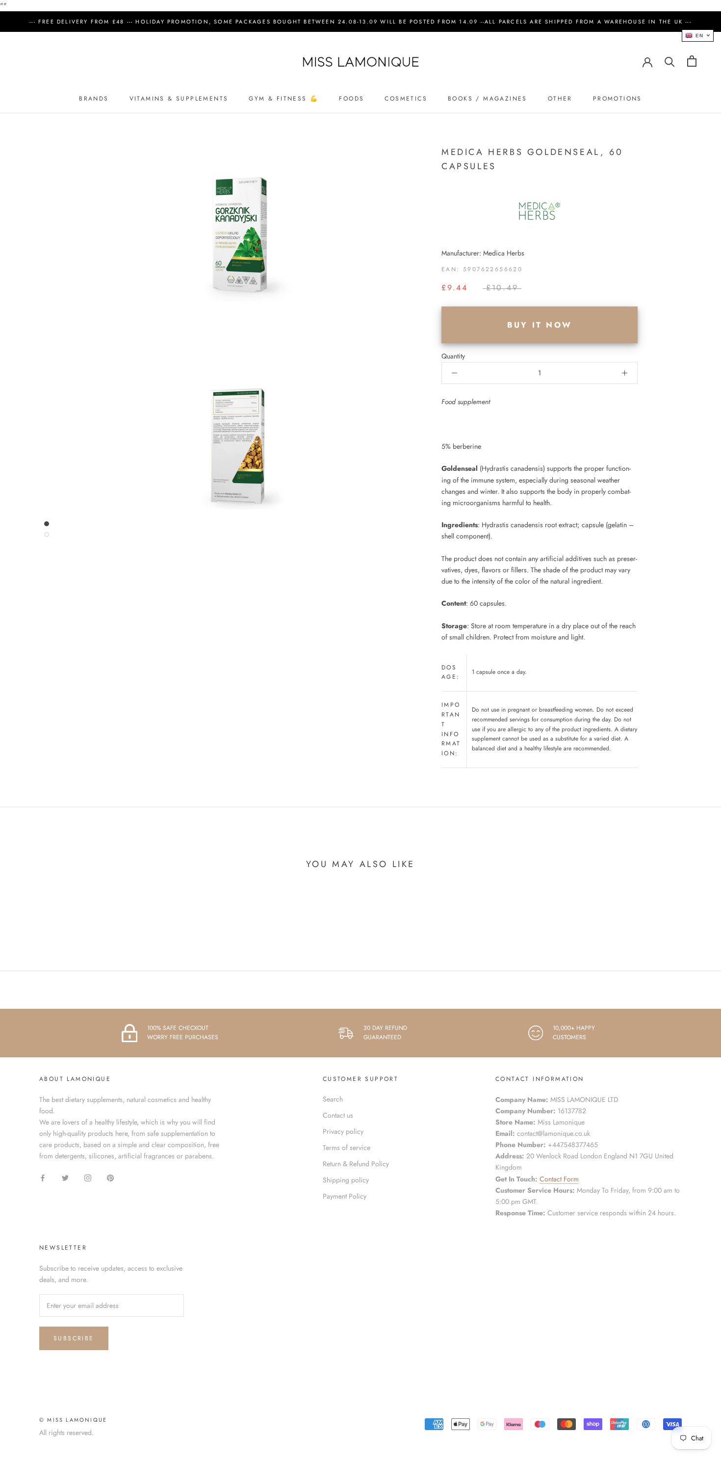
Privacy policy (343, 1131)
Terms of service (346, 1147)
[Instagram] (87, 1177)
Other (560, 98)
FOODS (351, 98)
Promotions (617, 98)
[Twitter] (65, 1177)
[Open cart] (691, 61)
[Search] (670, 61)
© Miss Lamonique (73, 1420)
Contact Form (559, 1179)
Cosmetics (406, 98)
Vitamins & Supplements (179, 98)
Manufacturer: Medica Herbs (482, 253)
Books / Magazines (487, 98)
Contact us (338, 1115)
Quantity (453, 356)
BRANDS (93, 98)
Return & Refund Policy (356, 1164)
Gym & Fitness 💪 (283, 98)
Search (333, 1099)
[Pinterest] (110, 1177)
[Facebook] (42, 1177)
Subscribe (73, 1338)
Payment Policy (344, 1196)
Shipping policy (346, 1180)
